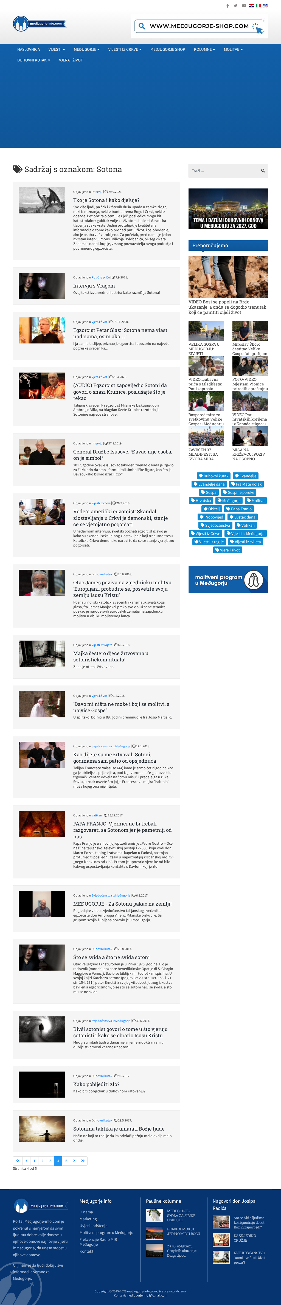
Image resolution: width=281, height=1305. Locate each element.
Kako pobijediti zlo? (96, 1084)
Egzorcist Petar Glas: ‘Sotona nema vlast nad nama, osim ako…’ (120, 333)
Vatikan (97, 815)
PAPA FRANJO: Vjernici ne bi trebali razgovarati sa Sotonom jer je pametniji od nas (122, 830)
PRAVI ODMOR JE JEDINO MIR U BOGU (183, 1231)
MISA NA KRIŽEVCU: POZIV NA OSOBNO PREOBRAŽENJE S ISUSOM (249, 459)
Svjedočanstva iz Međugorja (111, 746)
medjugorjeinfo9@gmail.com (147, 1295)
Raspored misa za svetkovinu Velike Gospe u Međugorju (206, 419)
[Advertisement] (140, 106)
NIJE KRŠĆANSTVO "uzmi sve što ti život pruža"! (250, 1257)
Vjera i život (71, 60)
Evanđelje (248, 475)
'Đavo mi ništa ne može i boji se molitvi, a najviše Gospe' (121, 707)
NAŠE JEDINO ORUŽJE (245, 1238)
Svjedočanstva (217, 525)
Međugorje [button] (85, 49)
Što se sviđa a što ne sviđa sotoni (111, 957)
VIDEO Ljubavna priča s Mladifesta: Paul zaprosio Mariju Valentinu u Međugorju (206, 388)
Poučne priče (101, 277)
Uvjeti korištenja (94, 1225)
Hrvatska (203, 500)
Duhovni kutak (102, 574)
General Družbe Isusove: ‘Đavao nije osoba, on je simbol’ (122, 454)
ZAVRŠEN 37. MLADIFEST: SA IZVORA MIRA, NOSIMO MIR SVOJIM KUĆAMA (205, 459)
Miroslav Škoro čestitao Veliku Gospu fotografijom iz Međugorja (249, 351)
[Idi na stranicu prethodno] (26, 1161)
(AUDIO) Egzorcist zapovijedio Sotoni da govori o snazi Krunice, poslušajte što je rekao (120, 391)
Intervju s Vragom (94, 285)
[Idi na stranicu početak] (18, 1161)
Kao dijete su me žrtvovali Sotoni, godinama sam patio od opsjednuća (114, 757)
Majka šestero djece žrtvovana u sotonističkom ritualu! (110, 656)
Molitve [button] (231, 49)
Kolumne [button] (203, 49)
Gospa (211, 492)
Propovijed (213, 517)
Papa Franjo (241, 508)
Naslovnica (28, 49)
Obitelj (214, 508)
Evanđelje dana (211, 484)
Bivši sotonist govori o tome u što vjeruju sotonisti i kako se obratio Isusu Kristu (120, 1032)
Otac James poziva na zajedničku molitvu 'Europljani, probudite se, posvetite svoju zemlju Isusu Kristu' (122, 589)
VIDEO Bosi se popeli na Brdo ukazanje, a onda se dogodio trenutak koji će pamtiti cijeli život (227, 307)
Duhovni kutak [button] (32, 60)
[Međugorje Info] (40, 23)
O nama (86, 1211)
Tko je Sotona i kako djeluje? (106, 200)
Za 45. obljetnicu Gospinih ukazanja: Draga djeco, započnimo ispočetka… (182, 1255)
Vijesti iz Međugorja (248, 533)
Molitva (258, 500)
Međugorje (231, 500)
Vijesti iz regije (211, 541)
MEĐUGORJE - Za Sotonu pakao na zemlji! (122, 903)
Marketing (88, 1218)
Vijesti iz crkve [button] (123, 49)
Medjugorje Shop (167, 49)
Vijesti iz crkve (101, 503)
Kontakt (86, 1251)
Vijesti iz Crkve (208, 533)
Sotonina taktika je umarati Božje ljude (119, 1128)
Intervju (97, 192)
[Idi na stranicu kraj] (83, 1161)
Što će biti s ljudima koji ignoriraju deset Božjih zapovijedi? (249, 1222)
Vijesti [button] (55, 49)
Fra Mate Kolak (249, 484)
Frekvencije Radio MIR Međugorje (98, 1242)
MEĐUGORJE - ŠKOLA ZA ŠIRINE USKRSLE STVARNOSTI (181, 1217)
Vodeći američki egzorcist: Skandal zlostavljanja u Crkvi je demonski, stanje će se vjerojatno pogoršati (120, 518)
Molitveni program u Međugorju (106, 1232)
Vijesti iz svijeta (102, 645)
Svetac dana (244, 517)
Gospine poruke (241, 492)
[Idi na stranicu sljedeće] (74, 1161)
